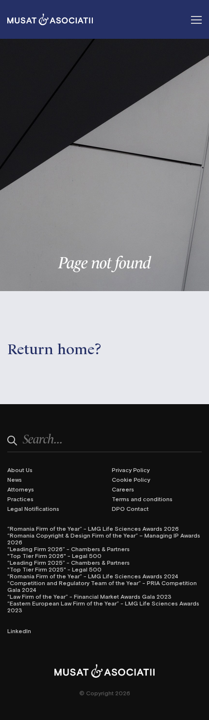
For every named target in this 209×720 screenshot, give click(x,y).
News (14, 479)
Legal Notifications (33, 508)
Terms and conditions (142, 498)
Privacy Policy (131, 469)
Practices (20, 498)
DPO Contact (130, 508)
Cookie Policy (131, 479)
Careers (123, 489)
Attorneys (20, 489)
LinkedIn (19, 630)
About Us (20, 469)
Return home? (54, 348)
